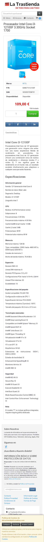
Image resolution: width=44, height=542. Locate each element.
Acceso (18, 18)
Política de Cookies (31, 498)
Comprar (33, 113)
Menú (7, 18)
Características (11, 133)
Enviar (32, 489)
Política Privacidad (11, 498)
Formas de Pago (30, 501)
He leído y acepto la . (20, 484)
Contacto (30, 18)
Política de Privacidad (15, 479)
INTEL (25, 83)
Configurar (6, 524)
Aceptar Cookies (27, 524)
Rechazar (16, 524)
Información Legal (30, 496)
